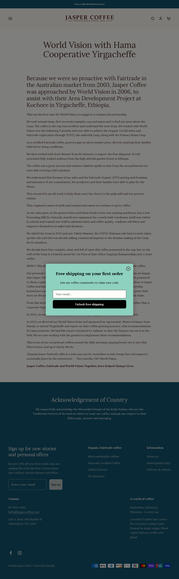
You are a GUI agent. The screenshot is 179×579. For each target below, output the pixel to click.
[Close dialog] (128, 269)
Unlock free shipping (89, 304)
